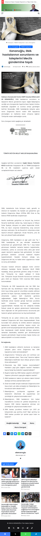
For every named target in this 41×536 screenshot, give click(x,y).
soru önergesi (21, 427)
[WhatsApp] (19, 433)
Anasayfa (10, 42)
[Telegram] (22, 433)
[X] (8, 433)
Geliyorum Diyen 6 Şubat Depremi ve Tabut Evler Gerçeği (22, 2)
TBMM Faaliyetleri (19, 42)
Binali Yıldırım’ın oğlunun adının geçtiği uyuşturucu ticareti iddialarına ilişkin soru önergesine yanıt (10, 482)
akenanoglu (7, 66)
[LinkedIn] (11, 433)
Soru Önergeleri (30, 42)
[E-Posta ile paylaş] (26, 433)
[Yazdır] (30, 433)
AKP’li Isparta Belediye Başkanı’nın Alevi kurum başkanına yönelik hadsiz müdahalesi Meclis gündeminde (30, 483)
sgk (24, 423)
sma (32, 423)
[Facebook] (4, 433)
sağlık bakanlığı (13, 423)
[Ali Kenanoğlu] (20, 7)
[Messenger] (15, 433)
